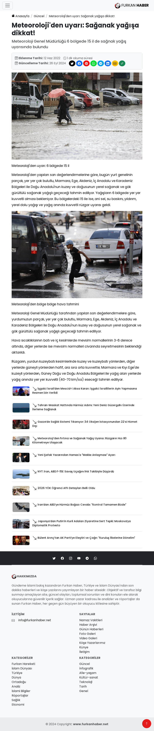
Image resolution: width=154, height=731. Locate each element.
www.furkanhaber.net (90, 724)
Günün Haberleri (91, 629)
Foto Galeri (87, 634)
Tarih (83, 686)
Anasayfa (22, 16)
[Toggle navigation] (7, 5)
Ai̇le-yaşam (87, 673)
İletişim (84, 652)
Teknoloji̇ (85, 682)
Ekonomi (18, 704)
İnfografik (86, 668)
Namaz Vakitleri (90, 620)
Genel (83, 691)
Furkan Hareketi (23, 664)
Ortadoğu (19, 682)
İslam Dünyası (22, 668)
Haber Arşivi (88, 625)
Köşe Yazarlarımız (92, 643)
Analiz (16, 686)
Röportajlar (20, 695)
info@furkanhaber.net (34, 620)
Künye (83, 647)
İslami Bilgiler (21, 691)
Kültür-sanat (88, 677)
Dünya (16, 677)
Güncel (39, 16)
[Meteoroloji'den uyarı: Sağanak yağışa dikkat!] (77, 116)
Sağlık (16, 700)
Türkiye (17, 673)
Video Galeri (88, 638)
